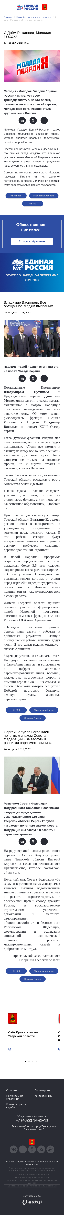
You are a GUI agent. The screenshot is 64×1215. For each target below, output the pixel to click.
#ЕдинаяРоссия (32, 718)
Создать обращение (32, 241)
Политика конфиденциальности (32, 1177)
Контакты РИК (43, 1095)
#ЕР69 (32, 203)
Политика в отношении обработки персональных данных (32, 1181)
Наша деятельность (27, 17)
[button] (25, 1061)
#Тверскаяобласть (43, 710)
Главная (8, 17)
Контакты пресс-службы (16, 1106)
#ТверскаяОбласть (43, 195)
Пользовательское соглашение (32, 1174)
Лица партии (42, 1090)
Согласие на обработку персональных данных (32, 1185)
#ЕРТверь (16, 195)
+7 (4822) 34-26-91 (32, 1120)
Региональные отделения (14, 1097)
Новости (46, 17)
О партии (11, 1090)
